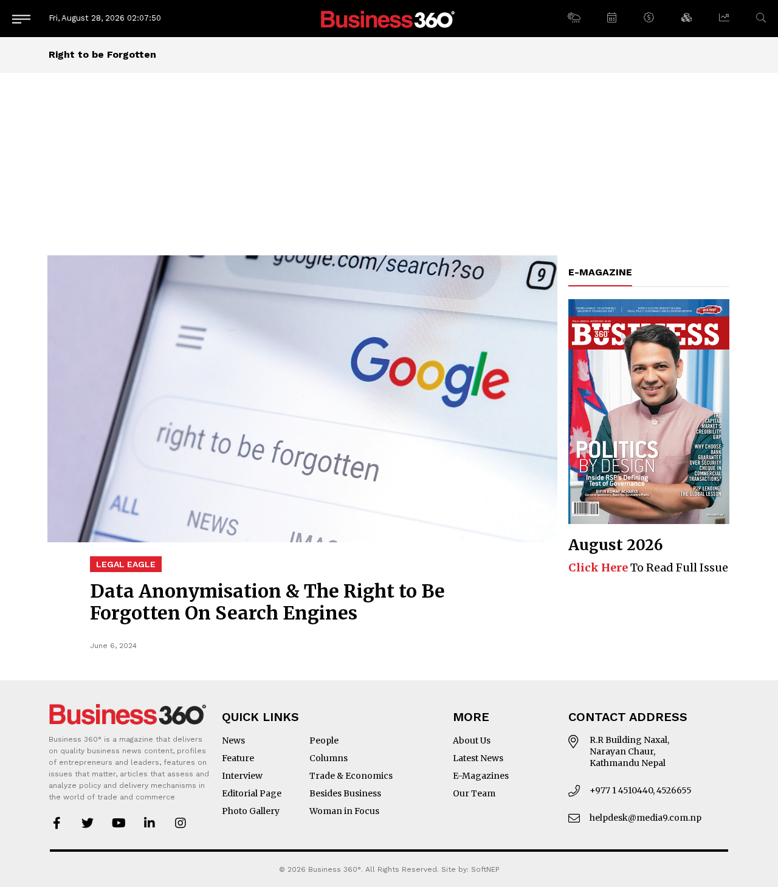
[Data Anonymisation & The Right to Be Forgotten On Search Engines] (302, 398)
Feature (238, 758)
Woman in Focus (344, 811)
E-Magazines (481, 775)
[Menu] (21, 18)
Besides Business (345, 793)
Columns (328, 758)
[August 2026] (648, 411)
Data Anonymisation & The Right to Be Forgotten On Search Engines (267, 602)
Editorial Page (251, 793)
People (324, 740)
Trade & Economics (351, 775)
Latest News (478, 758)
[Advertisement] (389, 164)
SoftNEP (485, 869)
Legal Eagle (126, 564)
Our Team (474, 793)
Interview (242, 775)
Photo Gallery (251, 811)
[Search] (761, 18)
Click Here (598, 568)
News (233, 740)
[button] (573, 18)
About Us (472, 740)
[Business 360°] (389, 18)
